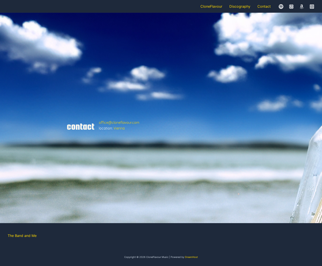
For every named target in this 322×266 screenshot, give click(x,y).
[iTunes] (291, 6)
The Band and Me (22, 235)
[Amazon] (301, 6)
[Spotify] (281, 6)
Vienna (119, 128)
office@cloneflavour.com (119, 122)
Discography (239, 6)
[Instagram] (312, 6)
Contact (264, 6)
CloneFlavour (211, 6)
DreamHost (191, 257)
